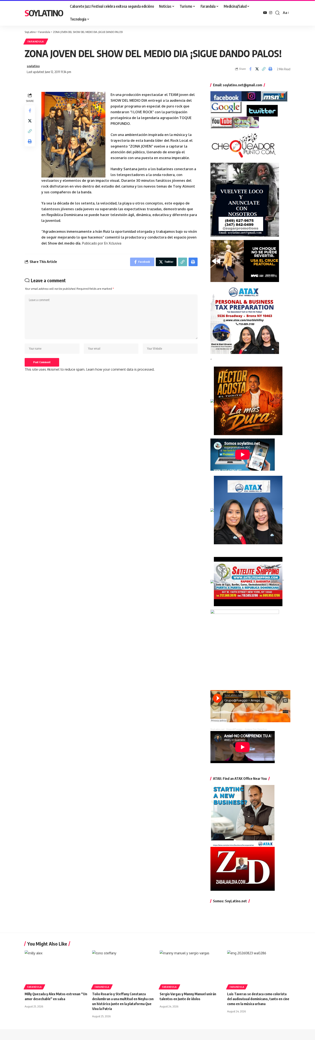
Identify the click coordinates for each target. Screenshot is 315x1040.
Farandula (36, 41)
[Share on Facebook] (250, 69)
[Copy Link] (264, 69)
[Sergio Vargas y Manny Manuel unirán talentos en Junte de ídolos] (191, 969)
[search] (277, 12)
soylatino (33, 66)
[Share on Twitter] (257, 69)
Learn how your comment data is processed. (120, 369)
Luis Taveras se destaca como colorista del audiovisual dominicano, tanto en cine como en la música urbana (258, 999)
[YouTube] (265, 13)
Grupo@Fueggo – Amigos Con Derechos (246, 729)
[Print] (270, 69)
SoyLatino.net (217, 729)
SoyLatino (44, 13)
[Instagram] (270, 13)
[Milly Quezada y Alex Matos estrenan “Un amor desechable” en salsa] (56, 969)
